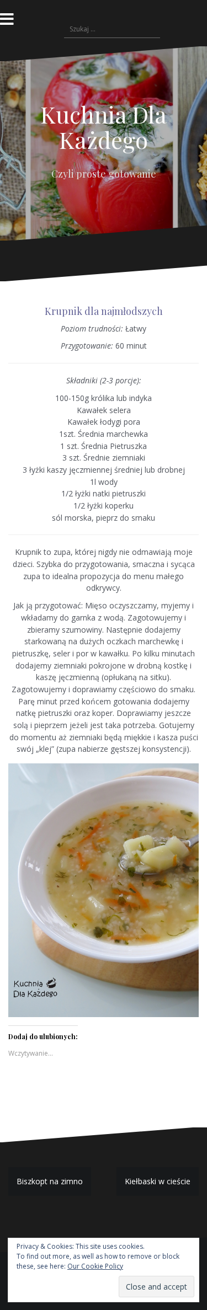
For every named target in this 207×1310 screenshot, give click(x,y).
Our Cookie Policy (95, 1266)
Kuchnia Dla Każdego (103, 127)
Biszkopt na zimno (50, 1181)
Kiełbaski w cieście (157, 1181)
